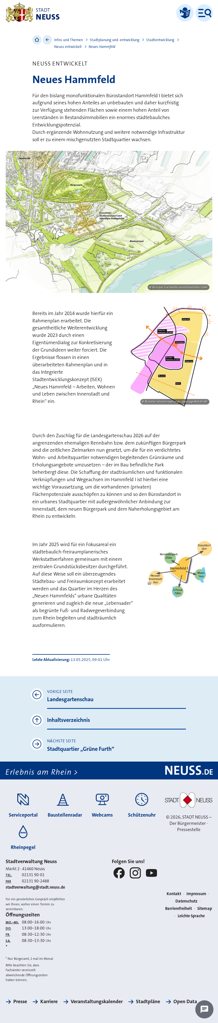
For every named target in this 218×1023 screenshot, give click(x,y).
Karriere (49, 1001)
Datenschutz (186, 901)
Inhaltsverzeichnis (68, 720)
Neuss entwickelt (68, 46)
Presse (20, 1001)
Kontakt (174, 894)
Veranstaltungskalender (97, 1001)
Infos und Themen (68, 39)
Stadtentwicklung (160, 39)
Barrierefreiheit (178, 908)
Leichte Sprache (191, 916)
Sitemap (204, 908)
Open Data (185, 1001)
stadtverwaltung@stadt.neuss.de (35, 887)
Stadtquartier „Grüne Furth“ (80, 749)
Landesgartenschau (70, 699)
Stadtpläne (148, 1001)
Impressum (196, 894)
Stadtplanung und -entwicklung (114, 39)
